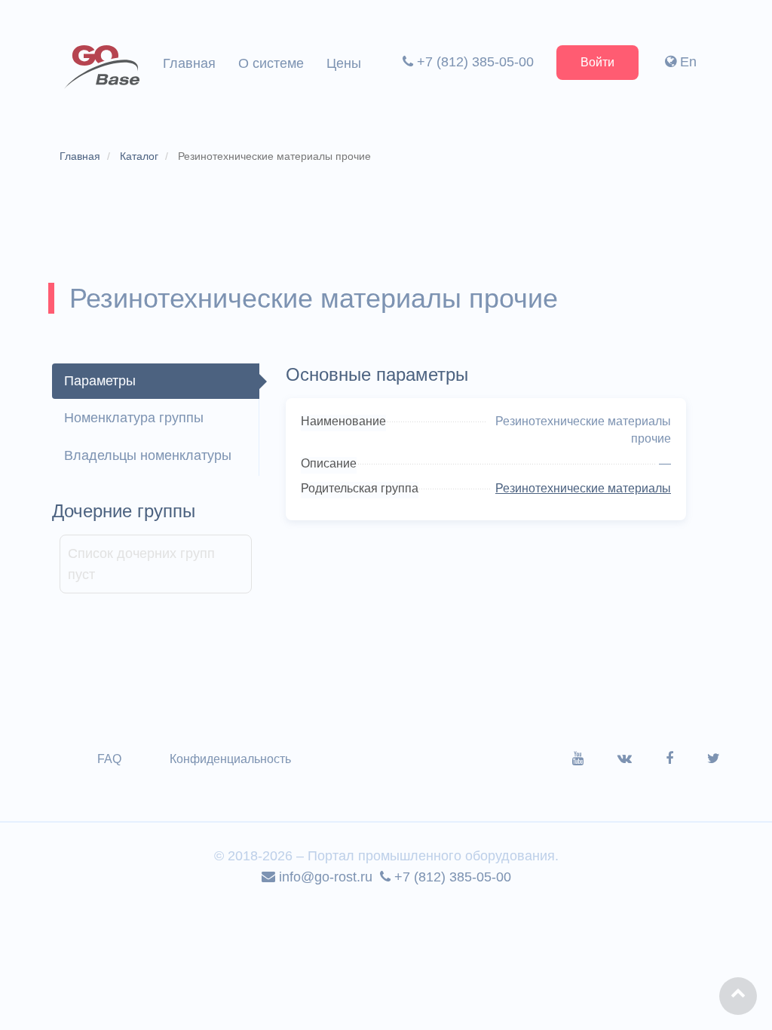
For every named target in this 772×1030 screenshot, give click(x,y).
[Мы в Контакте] (641, 758)
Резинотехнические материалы (583, 488)
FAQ (109, 759)
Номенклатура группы (134, 417)
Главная (189, 63)
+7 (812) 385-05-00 (473, 61)
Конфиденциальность (230, 759)
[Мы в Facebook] (686, 758)
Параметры (100, 380)
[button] (738, 996)
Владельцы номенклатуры (147, 455)
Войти (597, 62)
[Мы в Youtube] (594, 758)
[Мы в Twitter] (713, 758)
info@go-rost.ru (323, 876)
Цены (343, 63)
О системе (271, 63)
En (686, 61)
